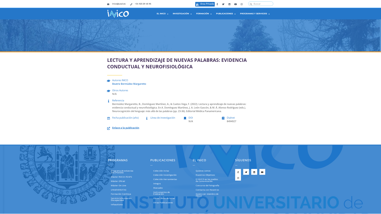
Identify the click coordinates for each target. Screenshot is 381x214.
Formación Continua (121, 194)
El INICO (161, 13)
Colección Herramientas (165, 179)
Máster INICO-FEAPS (121, 177)
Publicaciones (224, 13)
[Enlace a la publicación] (108, 128)
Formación (202, 13)
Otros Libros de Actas (164, 198)
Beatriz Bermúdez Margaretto (129, 83)
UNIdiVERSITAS (119, 190)
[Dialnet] (223, 118)
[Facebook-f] (217, 3)
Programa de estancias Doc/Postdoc (122, 172)
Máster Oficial (118, 181)
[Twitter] (223, 3)
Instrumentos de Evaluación (161, 193)
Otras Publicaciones (163, 203)
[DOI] (185, 118)
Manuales (158, 188)
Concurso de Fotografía (207, 185)
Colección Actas (161, 171)
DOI (191, 117)
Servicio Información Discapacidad (121, 199)
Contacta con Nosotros (207, 190)
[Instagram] (241, 3)
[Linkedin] (229, 3)
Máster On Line (118, 185)
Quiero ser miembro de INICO (207, 195)
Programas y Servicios (253, 13)
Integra (157, 183)
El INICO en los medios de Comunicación (207, 180)
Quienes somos (203, 171)
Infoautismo (117, 204)
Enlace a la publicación (125, 127)
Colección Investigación (165, 175)
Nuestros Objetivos (205, 175)
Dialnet (231, 117)
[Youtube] (235, 3)
